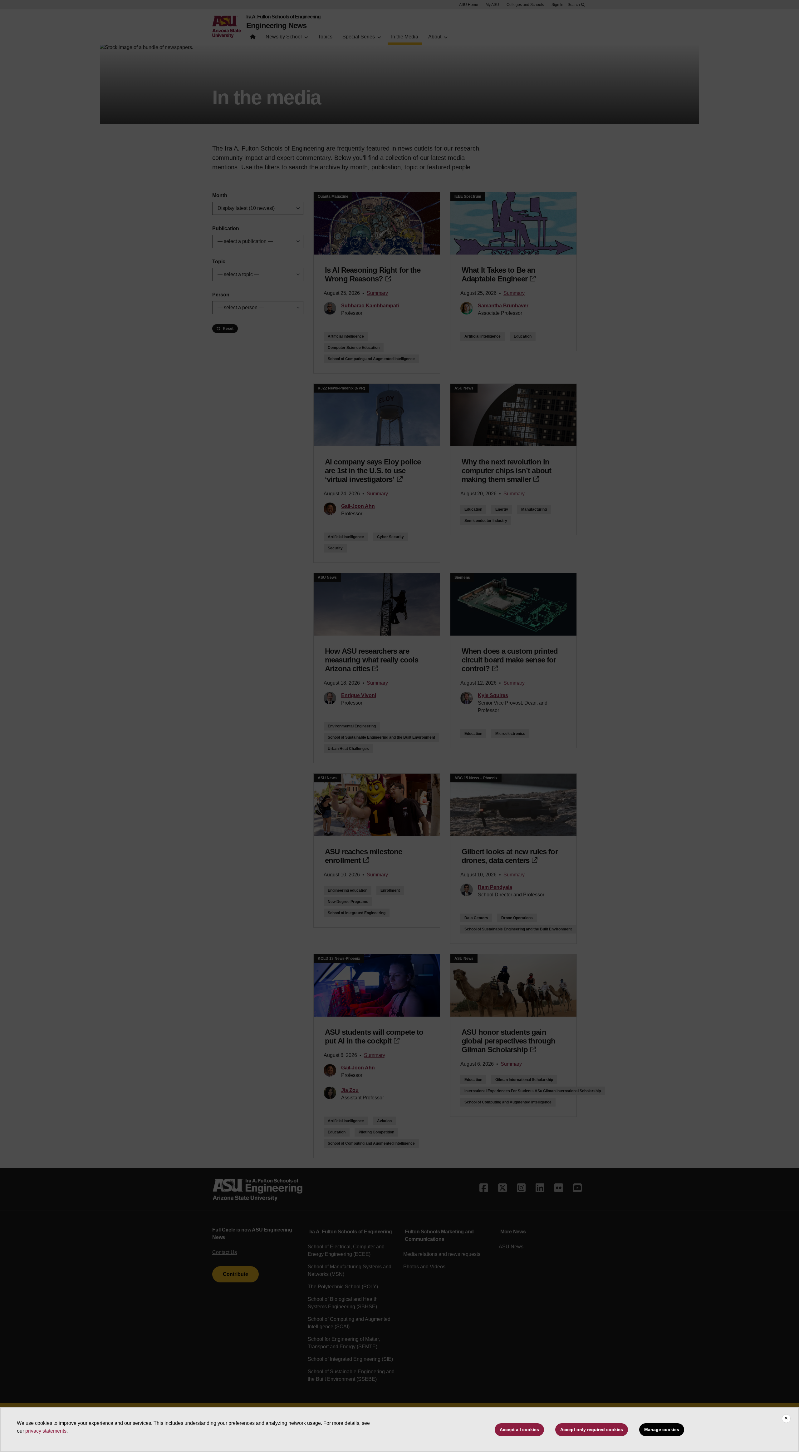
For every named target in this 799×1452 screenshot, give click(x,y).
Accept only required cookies (591, 1429)
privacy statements (45, 1431)
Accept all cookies (519, 1429)
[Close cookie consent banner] (786, 1418)
